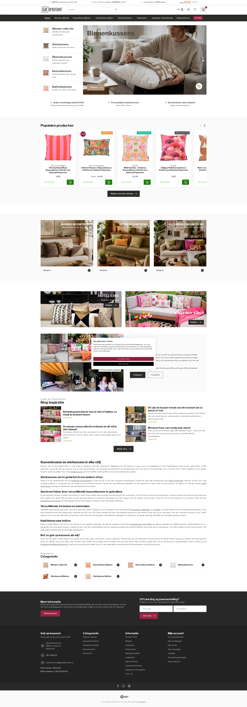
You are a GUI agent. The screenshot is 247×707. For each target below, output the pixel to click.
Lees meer (67, 417)
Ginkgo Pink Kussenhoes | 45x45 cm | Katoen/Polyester (173, 169)
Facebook (155, 375)
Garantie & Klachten (133, 665)
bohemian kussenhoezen (81, 480)
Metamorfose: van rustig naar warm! (169, 427)
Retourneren (130, 649)
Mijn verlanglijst (174, 649)
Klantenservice (183, 18)
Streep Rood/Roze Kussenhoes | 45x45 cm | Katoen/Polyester (58, 170)
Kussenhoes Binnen (81, 18)
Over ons (129, 674)
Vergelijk (171, 653)
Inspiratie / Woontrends (162, 18)
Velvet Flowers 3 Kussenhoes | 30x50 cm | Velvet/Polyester (96, 169)
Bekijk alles (122, 449)
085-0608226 (51, 655)
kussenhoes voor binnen (50, 501)
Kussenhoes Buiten (104, 18)
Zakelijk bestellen (132, 653)
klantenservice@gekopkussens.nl (54, 544)
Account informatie (175, 637)
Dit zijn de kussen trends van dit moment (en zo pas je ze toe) (175, 409)
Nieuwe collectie (61, 18)
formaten (156, 509)
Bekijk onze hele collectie (122, 193)
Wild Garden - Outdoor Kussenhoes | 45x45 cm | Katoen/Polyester (135, 170)
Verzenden (129, 645)
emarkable (142, 702)
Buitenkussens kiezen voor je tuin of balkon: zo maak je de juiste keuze (90, 413)
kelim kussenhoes (176, 480)
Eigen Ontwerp (131, 661)
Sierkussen (142, 18)
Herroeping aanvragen (177, 657)
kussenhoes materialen (140, 509)
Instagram (137, 375)
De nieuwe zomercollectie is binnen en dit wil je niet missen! (90, 428)
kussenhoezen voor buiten (141, 524)
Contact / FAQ (131, 637)
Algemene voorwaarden (135, 670)
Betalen (128, 641)
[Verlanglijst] (195, 9)
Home (47, 18)
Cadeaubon (130, 657)
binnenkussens (77, 472)
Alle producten (174, 661)
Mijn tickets (172, 645)
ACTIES (198, 18)
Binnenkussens (124, 18)
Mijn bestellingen (175, 641)
